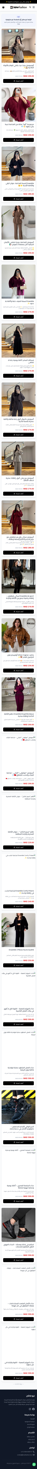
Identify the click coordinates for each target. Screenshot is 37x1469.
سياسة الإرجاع (31, 1427)
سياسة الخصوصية (30, 1421)
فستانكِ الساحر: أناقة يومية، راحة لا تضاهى (21, 361)
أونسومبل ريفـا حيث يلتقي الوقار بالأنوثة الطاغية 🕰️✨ (18, 66)
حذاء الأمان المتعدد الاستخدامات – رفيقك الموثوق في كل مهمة (21, 1304)
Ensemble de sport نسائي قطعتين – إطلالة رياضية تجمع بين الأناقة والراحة (20, 597)
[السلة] (3, 7)
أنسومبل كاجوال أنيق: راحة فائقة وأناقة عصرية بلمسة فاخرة (18, 420)
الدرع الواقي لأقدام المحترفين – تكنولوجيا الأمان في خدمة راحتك (22, 1128)
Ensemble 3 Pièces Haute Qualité (21, 949)
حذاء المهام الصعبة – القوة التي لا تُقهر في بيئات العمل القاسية (19, 1010)
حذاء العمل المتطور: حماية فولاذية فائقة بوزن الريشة (21, 1069)
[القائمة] (33, 7)
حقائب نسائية (31, 1442)
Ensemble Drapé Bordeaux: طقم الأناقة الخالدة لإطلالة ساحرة (19, 715)
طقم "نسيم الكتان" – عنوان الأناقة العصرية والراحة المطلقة (21, 833)
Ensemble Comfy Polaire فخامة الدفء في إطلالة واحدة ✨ (19, 892)
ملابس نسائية (31, 1436)
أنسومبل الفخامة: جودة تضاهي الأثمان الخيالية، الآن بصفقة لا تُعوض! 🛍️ (19, 243)
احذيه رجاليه (31, 1439)
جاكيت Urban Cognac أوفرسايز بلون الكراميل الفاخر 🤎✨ (20, 656)
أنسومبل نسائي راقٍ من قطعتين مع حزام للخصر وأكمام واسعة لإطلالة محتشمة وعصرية (20, 539)
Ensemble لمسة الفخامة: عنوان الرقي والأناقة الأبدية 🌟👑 (20, 184)
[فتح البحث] (30, 7)
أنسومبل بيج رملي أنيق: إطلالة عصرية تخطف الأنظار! (20, 479)
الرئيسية (32, 1418)
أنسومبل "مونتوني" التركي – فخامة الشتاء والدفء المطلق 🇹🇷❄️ (20, 774)
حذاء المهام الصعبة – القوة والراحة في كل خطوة (19, 1363)
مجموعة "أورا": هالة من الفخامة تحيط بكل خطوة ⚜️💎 (19, 125)
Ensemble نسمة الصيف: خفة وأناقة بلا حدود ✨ (19, 302)
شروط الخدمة (31, 1424)
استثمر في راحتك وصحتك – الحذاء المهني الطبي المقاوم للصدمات (18, 1245)
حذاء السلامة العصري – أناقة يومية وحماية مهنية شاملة (20, 1186)
